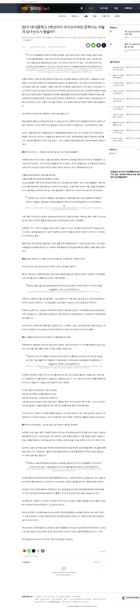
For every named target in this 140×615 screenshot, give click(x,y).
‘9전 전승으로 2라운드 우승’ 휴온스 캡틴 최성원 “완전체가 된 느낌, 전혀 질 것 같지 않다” (119, 68)
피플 (86, 16)
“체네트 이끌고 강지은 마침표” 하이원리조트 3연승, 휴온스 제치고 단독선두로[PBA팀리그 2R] (118, 139)
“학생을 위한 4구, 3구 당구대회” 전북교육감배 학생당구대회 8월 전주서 (118, 132)
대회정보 (128, 8)
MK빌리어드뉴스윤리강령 (81, 602)
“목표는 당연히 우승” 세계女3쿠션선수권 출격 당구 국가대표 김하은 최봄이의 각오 (119, 92)
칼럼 (94, 16)
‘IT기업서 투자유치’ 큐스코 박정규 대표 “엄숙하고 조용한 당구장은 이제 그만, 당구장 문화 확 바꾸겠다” (119, 84)
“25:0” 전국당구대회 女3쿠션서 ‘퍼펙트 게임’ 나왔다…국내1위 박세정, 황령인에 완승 (119, 100)
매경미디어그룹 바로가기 (31, 2)
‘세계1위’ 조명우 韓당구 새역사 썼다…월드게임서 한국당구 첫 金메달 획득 (118, 116)
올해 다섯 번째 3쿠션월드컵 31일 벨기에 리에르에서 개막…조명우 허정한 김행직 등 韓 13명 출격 (118, 76)
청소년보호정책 (66, 602)
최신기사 (62, 16)
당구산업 (104, 8)
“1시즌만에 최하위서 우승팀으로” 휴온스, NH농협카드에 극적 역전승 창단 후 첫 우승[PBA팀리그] (118, 108)
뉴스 (91, 8)
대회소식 (75, 16)
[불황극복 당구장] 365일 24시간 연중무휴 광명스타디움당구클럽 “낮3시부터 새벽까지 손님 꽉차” (119, 124)
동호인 (117, 16)
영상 (116, 8)
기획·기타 (105, 16)
